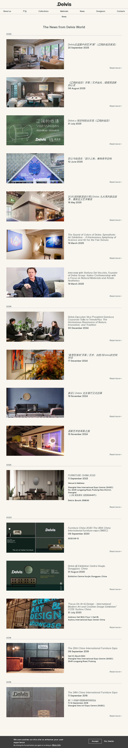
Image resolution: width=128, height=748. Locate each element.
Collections (43, 11)
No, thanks (109, 741)
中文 (65, 5)
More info (56, 745)
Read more (115, 68)
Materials (64, 11)
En (61, 5)
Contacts (121, 11)
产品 (25, 11)
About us (7, 11)
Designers (100, 11)
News (82, 11)
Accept (95, 741)
